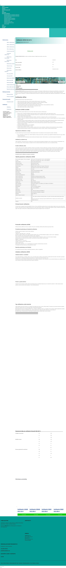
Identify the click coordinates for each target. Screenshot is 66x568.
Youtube (2, 556)
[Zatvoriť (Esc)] (3, 566)
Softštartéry (18, 42)
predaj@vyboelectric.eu (20, 81)
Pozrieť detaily (24, 514)
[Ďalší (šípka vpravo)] (1, 567)
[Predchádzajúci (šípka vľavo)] (0, 567)
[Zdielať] (2, 566)
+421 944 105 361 (61, 81)
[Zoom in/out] (0, 566)
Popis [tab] (17, 84)
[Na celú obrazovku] (1, 566)
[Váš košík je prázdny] (57, 36)
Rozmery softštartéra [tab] (19, 88)
